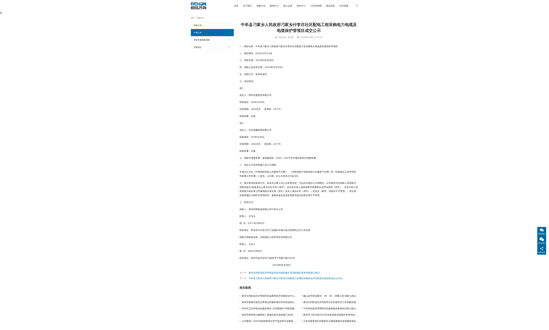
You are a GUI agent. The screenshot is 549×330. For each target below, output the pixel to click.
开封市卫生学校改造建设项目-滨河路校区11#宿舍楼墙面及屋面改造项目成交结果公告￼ (269, 308)
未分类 (291, 37)
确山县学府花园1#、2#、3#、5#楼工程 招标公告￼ (329, 296)
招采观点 (198, 47)
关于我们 (247, 5)
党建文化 (260, 5)
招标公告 (198, 25)
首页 (236, 5)
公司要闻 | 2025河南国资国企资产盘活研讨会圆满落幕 (269, 321)
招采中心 (301, 5)
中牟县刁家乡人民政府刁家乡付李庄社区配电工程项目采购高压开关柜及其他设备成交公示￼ (295, 278)
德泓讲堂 (330, 5)
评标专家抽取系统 (202, 40)
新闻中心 (274, 5)
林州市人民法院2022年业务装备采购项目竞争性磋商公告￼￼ (330, 314)
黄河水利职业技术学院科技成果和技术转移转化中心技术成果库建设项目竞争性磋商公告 (269, 296)
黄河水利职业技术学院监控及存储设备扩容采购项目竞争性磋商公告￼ (284, 272)
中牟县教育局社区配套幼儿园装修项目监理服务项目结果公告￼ (330, 321)
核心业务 (287, 5)
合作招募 (343, 5)
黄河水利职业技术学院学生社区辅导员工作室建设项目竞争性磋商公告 (330, 302)
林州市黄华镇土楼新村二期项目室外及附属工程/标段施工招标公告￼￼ (269, 314)
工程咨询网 (316, 5)
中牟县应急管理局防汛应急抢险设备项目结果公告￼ (329, 308)
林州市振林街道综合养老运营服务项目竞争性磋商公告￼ (269, 302)
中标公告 (282, 37)
